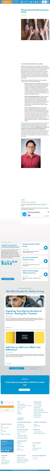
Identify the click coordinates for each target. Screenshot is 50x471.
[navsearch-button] (40, 2)
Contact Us (4, 441)
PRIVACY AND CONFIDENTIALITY (39, 455)
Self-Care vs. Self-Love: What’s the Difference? (23, 348)
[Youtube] (35, 2)
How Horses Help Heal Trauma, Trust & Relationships (30, 259)
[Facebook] (31, 2)
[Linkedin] (38, 2)
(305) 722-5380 (4, 443)
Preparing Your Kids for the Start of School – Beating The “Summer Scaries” (23, 313)
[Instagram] (33, 2)
